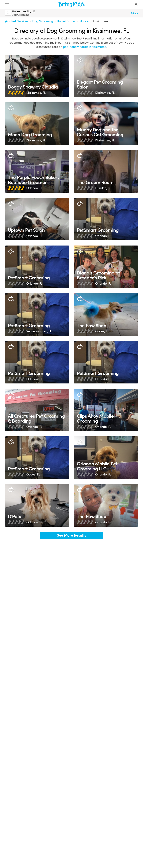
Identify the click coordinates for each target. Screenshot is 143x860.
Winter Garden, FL (39, 331)
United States (66, 21)
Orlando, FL (34, 188)
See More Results (71, 535)
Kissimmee (100, 21)
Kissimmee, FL (36, 93)
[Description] (11, 60)
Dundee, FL (103, 188)
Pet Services (19, 21)
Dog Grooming (42, 21)
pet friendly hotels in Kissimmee (84, 47)
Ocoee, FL (102, 331)
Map (134, 13)
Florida (84, 21)
